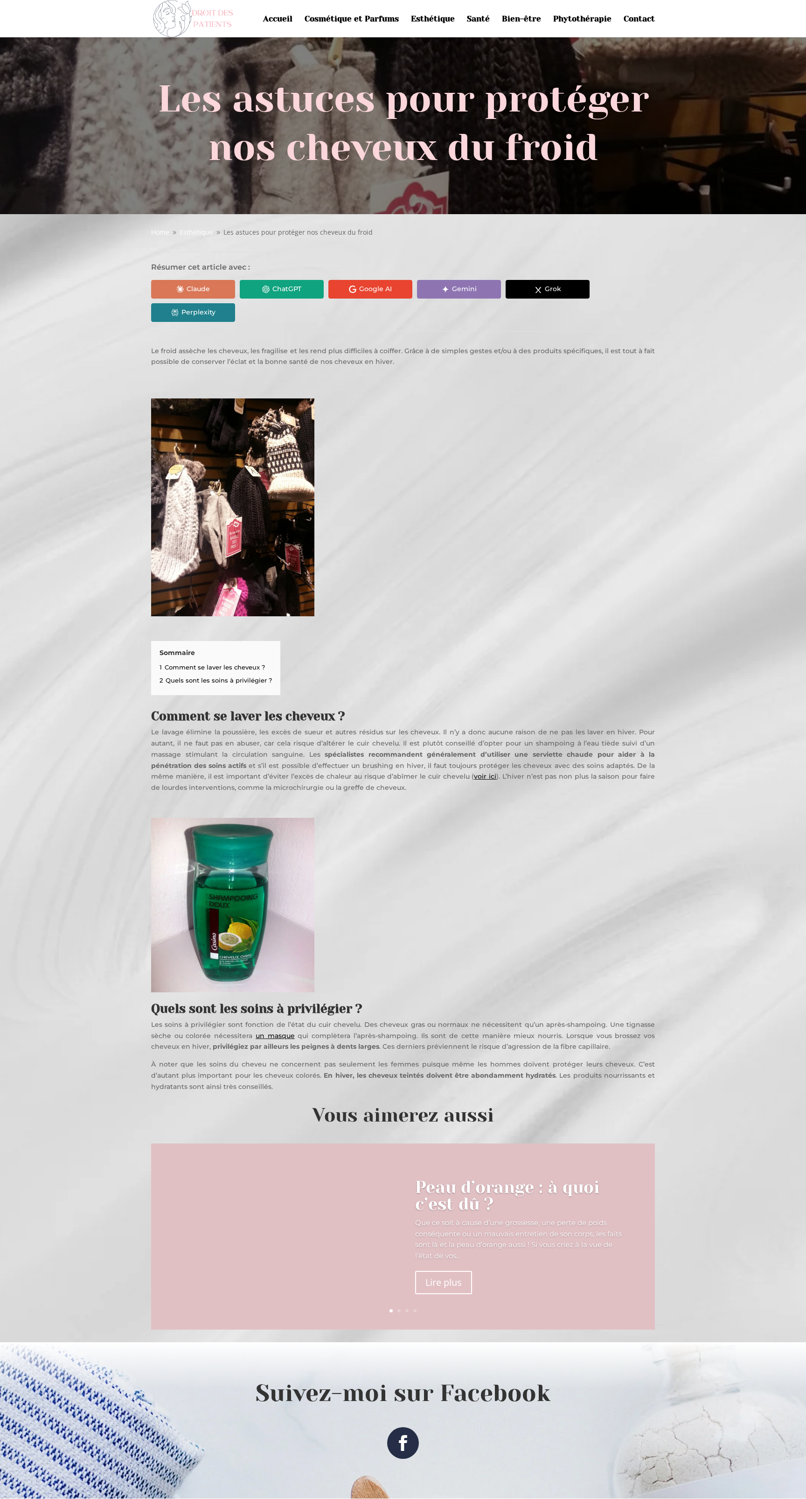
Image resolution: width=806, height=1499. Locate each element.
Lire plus (443, 1282)
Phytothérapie (582, 19)
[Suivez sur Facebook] (403, 1443)
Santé (478, 19)
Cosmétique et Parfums (352, 19)
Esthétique (433, 19)
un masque (275, 1036)
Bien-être (521, 19)
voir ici (485, 776)
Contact (639, 19)
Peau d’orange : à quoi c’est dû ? (507, 1196)
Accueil (277, 19)
